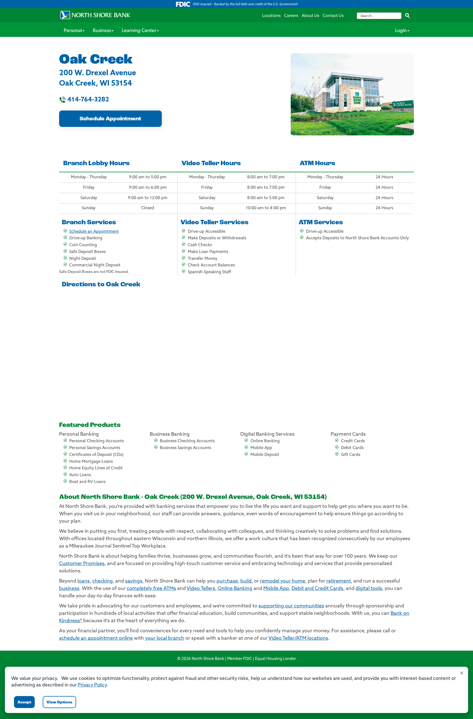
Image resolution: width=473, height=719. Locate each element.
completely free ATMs (151, 588)
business (69, 588)
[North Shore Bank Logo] (95, 15)
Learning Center (139, 30)
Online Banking (235, 588)
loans (83, 581)
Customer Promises (82, 563)
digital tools (369, 588)
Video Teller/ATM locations (298, 638)
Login (401, 30)
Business (102, 30)
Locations (271, 16)
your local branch (164, 638)
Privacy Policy (92, 685)
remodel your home (282, 581)
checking (102, 581)
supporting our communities (291, 606)
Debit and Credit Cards (317, 588)
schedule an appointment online (96, 638)
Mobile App (276, 588)
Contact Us (333, 16)
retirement (338, 581)
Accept (24, 702)
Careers (291, 16)
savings (133, 581)
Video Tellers (201, 588)
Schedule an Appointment (94, 232)
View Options (59, 702)
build (246, 581)
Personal (73, 30)
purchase (227, 581)
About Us (310, 16)
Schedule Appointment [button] (110, 119)
